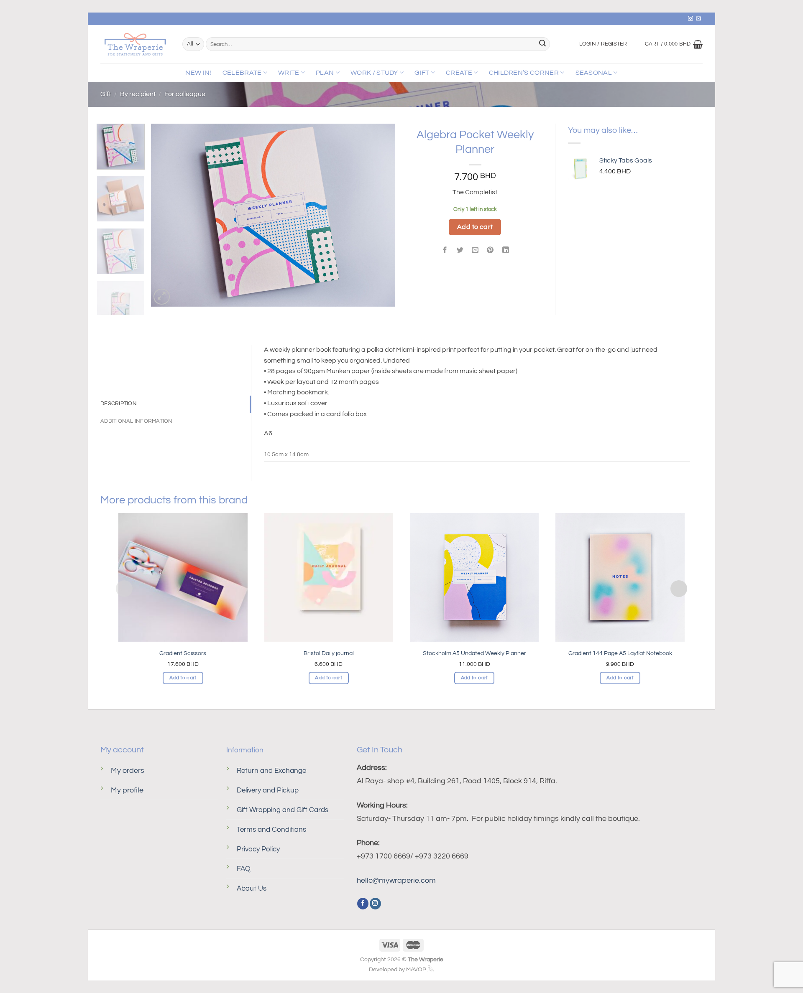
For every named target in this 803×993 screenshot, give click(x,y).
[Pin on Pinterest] (490, 251)
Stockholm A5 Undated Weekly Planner (474, 653)
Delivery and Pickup (268, 790)
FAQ (244, 869)
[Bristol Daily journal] (328, 577)
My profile (127, 790)
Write (288, 72)
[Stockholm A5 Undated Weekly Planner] (474, 577)
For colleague (184, 94)
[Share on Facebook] (445, 251)
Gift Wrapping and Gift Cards (282, 810)
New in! (198, 72)
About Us (251, 888)
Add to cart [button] (183, 678)
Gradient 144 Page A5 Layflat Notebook (620, 653)
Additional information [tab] (136, 421)
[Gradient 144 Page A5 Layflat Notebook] (619, 577)
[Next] (379, 215)
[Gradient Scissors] (182, 577)
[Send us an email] (698, 19)
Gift (421, 72)
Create (459, 72)
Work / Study (374, 72)
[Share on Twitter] (460, 251)
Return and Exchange (271, 771)
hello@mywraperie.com (396, 880)
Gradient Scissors (182, 653)
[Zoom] (161, 297)
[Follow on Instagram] (690, 19)
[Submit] (542, 44)
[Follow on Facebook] (362, 903)
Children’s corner (524, 72)
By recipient (138, 94)
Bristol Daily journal (329, 653)
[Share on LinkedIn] (505, 251)
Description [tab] (118, 403)
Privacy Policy (258, 849)
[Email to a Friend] (475, 251)
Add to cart (475, 226)
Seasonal (593, 72)
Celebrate (242, 72)
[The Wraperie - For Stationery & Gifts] (135, 44)
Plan (325, 72)
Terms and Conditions (271, 829)
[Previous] (166, 215)
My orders (127, 771)
